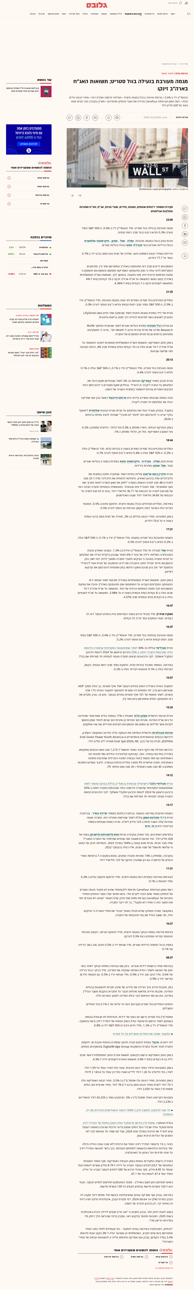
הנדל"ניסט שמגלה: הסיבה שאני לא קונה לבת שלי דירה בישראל (22, 337)
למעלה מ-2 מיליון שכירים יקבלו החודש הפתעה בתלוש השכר (24, 321)
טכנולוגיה (94, 13)
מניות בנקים (34, 349)
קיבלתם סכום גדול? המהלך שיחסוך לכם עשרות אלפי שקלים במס (22, 90)
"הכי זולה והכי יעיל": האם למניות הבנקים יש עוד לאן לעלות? (23, 354)
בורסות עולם (181, 73)
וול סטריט (163, 1262)
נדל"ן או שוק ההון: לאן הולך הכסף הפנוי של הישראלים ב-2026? (23, 423)
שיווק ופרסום (53, 13)
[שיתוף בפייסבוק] (87, 118)
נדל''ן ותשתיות (116, 13)
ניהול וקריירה (74, 13)
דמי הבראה (34, 315)
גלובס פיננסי (162, 13)
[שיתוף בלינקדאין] (185, 234)
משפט (104, 13)
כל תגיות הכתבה (165, 1268)
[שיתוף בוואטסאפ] (78, 118)
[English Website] (189, 13)
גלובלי (85, 13)
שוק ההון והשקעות (133, 13)
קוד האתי (110, 1278)
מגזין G (41, 13)
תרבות (33, 13)
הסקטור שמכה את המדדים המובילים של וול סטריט (141, 1034)
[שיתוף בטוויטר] (70, 118)
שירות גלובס (182, 117)
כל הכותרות (149, 13)
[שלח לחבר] (185, 243)
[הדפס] (117, 118)
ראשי (173, 13)
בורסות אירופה (111, 1256)
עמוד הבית (184, 64)
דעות (64, 13)
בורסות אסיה (137, 1256)
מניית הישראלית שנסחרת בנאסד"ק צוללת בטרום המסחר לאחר (128, 783)
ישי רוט (36, 332)
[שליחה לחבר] (95, 118)
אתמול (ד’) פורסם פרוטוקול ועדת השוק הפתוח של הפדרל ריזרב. (118, 1123)
